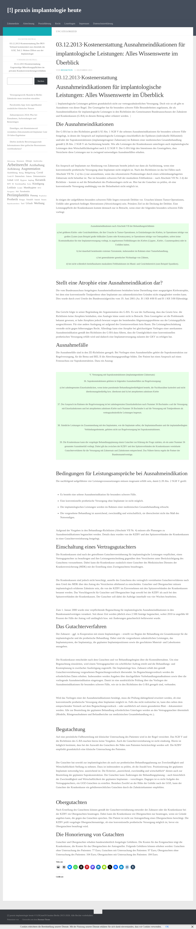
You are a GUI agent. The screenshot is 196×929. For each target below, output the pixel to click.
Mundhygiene (30, 187)
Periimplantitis (18, 195)
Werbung (39, 203)
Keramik (40, 179)
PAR (17, 191)
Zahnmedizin (13, 23)
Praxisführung (44, 23)
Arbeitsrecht (17, 164)
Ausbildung (12, 172)
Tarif (22, 203)
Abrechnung (28, 23)
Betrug (21, 173)
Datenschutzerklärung (103, 23)
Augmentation (30, 168)
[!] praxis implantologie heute (44, 10)
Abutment (20, 161)
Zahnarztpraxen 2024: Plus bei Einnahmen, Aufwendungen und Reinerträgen (22, 118)
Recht (57, 23)
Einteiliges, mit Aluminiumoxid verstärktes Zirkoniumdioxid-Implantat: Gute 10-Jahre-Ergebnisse (27, 131)
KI (13, 184)
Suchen (41, 81)
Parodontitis (25, 191)
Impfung (31, 180)
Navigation (10, 191)
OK (167, 926)
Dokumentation (39, 176)
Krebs (29, 184)
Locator (19, 188)
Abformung (11, 161)
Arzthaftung (36, 165)
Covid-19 (10, 176)
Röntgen (22, 200)
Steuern (43, 200)
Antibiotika (37, 161)
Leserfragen (69, 23)
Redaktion (67, 70)
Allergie (28, 161)
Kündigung (38, 183)
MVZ (39, 188)
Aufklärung (13, 168)
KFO (9, 184)
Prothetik (12, 199)
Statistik (37, 200)
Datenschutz (20, 176)
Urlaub (29, 203)
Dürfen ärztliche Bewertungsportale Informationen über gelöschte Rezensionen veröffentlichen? (26, 145)
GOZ (16, 180)
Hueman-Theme (44, 919)
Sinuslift (29, 200)
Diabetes (29, 176)
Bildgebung (30, 172)
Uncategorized (66, 31)
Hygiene (23, 180)
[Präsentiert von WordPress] (20, 919)
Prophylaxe (43, 196)
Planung (34, 195)
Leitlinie (11, 187)
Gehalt (10, 180)
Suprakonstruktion (13, 203)
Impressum (84, 23)
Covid (40, 172)
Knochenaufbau (20, 184)
